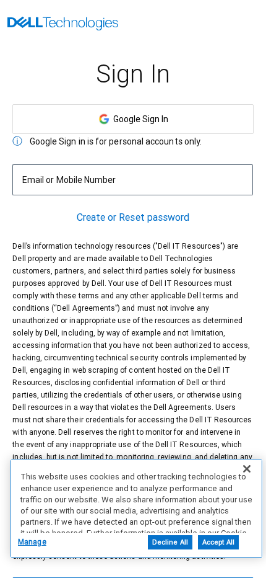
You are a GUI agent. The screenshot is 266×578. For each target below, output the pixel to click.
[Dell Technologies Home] (63, 24)
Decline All (170, 542)
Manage (32, 542)
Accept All (218, 542)
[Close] (246, 468)
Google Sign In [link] (138, 119)
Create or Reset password (133, 217)
